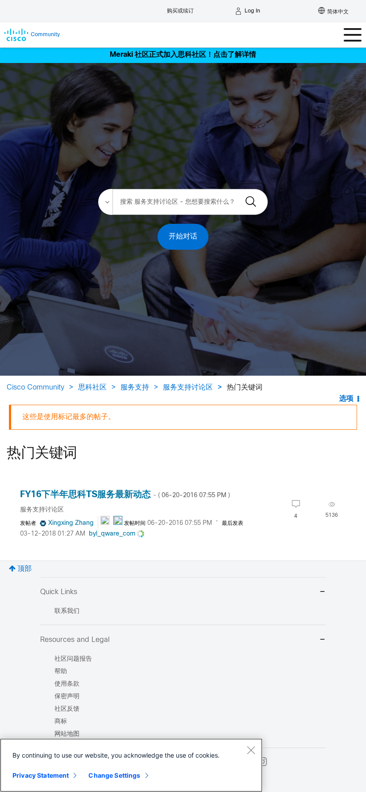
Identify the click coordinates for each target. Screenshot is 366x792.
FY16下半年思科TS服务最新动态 (125, 494)
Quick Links (58, 592)
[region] (131, 765)
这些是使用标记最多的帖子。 (68, 417)
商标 (60, 722)
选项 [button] (346, 398)
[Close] (250, 750)
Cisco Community (35, 387)
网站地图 (66, 734)
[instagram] (262, 761)
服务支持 (135, 387)
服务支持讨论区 (188, 387)
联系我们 (66, 611)
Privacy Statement (40, 775)
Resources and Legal (75, 640)
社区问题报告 (73, 659)
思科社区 (92, 387)
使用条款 (66, 684)
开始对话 (183, 236)
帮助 (60, 672)
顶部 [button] (24, 569)
